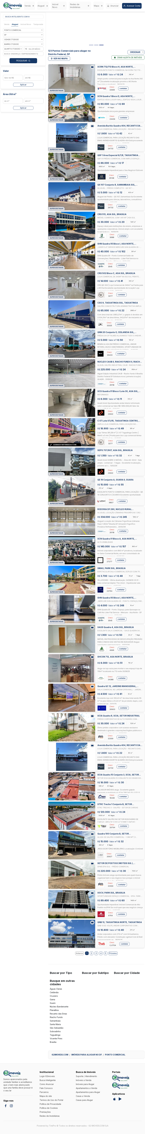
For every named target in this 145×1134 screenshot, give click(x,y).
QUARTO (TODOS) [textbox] (12, 49)
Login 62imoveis (47, 1076)
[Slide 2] (96, 45)
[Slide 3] (101, 45)
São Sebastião (56, 1028)
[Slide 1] (91, 45)
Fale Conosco (46, 1088)
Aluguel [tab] (15, 24)
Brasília (53, 1042)
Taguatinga (55, 1035)
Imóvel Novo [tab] (26, 24)
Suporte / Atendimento (86, 1076)
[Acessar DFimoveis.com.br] (120, 1078)
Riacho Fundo (56, 1017)
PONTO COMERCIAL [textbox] (12, 30)
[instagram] (11, 1106)
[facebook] (5, 1106)
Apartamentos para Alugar (88, 1092)
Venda (27, 6)
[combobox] (23, 30)
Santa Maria (55, 1024)
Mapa (96, 6)
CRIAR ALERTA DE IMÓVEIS (129, 57)
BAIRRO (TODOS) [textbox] (11, 44)
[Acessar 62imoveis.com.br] (120, 1085)
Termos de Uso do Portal (51, 1100)
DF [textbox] (5, 35)
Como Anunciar (47, 1084)
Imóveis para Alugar (85, 1084)
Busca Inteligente (48, 1080)
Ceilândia (54, 992)
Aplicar (23, 84)
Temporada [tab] (38, 24)
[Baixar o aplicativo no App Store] (114, 1099)
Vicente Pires (56, 1038)
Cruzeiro (54, 996)
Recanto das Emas (58, 1013)
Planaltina (54, 1010)
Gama (52, 999)
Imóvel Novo (55, 5)
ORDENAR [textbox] (135, 52)
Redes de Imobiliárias (75, 5)
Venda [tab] (6, 24)
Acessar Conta (133, 6)
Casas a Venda (83, 1096)
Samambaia (55, 1021)
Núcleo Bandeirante (59, 1006)
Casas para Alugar (84, 1100)
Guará (52, 1003)
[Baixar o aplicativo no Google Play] (120, 1099)
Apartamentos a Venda (86, 1088)
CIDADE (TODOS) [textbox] (11, 39)
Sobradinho (55, 1031)
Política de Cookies (49, 1108)
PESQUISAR (21, 60)
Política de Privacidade (50, 1104)
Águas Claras (56, 989)
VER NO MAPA (60, 58)
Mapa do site (46, 1096)
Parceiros (44, 1092)
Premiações (45, 1112)
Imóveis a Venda (83, 1080)
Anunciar (114, 6)
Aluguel (41, 6)
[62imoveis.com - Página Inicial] (12, 5)
